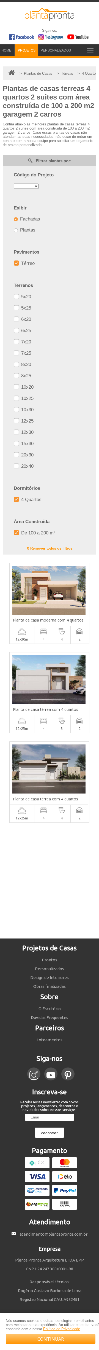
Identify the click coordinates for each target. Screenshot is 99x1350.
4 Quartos (31, 499)
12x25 (27, 421)
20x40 (27, 466)
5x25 (25, 308)
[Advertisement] (49, 880)
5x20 (25, 296)
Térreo (27, 263)
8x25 (25, 375)
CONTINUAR (50, 1339)
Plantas (27, 230)
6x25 (25, 330)
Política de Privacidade (61, 1329)
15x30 (27, 443)
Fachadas (29, 219)
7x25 (25, 353)
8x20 (25, 364)
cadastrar (49, 1133)
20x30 (27, 455)
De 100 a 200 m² (37, 533)
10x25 (27, 398)
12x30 (27, 432)
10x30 (27, 409)
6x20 (25, 319)
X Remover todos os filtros (49, 548)
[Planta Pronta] (49, 18)
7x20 (25, 342)
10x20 (27, 387)
